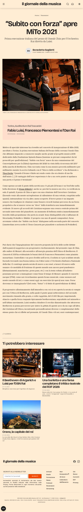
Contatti (76, 477)
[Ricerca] (67, 4)
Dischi (48, 474)
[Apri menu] (3, 4)
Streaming (50, 489)
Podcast (49, 483)
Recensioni (44, 15)
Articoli (49, 472)
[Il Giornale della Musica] (41, 4)
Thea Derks (8, 173)
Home (37, 15)
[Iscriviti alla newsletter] (72, 4)
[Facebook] (74, 461)
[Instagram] (78, 461)
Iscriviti (35, 476)
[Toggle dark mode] (79, 4)
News (48, 480)
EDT (74, 480)
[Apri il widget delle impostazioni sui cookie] (3, 508)
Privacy (75, 483)
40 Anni (62, 477)
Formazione (50, 477)
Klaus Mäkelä (25, 189)
